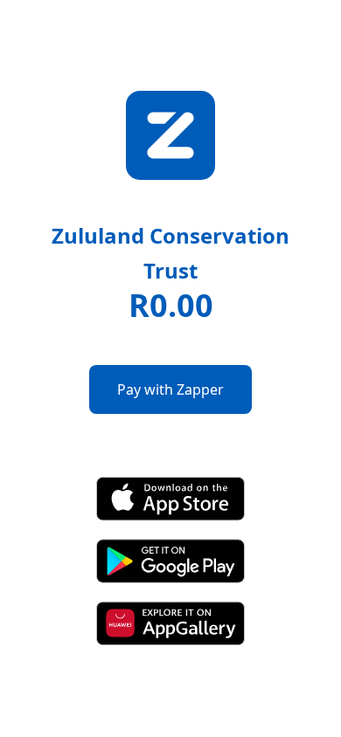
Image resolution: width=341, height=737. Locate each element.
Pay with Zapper (170, 389)
